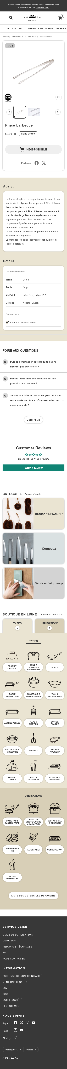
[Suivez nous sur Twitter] (21, 1022)
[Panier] (60, 18)
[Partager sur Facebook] (37, 163)
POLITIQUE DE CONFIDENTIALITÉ (22, 976)
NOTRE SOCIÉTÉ (12, 999)
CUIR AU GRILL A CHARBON (23, 36)
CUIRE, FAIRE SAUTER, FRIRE (12, 821)
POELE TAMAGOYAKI (12, 695)
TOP (6, 28)
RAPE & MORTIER (33, 722)
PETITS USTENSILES (33, 778)
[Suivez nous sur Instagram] (27, 1022)
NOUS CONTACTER (14, 958)
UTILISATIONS (49, 623)
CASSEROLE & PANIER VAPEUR (33, 695)
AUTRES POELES (12, 723)
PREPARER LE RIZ (12, 849)
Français (29, 1049)
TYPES (17, 623)
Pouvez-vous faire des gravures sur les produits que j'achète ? (33, 381)
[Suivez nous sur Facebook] (15, 1022)
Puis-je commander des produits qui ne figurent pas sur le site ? (33, 364)
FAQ (5, 952)
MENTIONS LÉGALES (15, 982)
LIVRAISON (9, 940)
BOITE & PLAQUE (55, 722)
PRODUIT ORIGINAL (12, 667)
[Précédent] (9, 112)
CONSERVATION (54, 849)
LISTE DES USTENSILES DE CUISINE (33, 895)
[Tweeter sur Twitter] (44, 163)
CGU (5, 994)
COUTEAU (17, 28)
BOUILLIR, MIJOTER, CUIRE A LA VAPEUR (33, 821)
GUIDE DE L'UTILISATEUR (17, 934)
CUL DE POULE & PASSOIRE (12, 750)
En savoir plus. (42, 7)
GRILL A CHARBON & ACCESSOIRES (33, 667)
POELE (55, 667)
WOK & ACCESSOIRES (55, 695)
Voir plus (33, 419)
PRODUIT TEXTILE (12, 778)
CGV (5, 988)
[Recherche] (11, 18)
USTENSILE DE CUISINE (40, 28)
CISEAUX (33, 750)
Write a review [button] (34, 468)
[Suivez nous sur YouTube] (33, 1022)
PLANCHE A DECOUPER (54, 778)
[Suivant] (57, 112)
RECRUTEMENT (12, 1006)
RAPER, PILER (33, 849)
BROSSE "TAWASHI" (55, 750)
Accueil (6, 36)
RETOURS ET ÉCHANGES (17, 946)
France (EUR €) (11, 1049)
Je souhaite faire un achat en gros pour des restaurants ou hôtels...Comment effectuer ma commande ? (35, 400)
